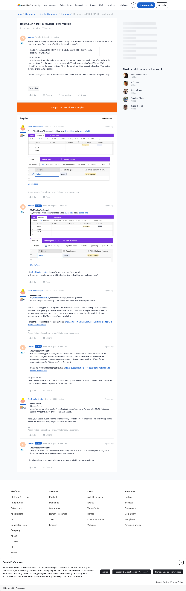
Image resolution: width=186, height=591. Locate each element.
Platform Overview (20, 497)
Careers (14, 541)
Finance (53, 524)
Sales (51, 519)
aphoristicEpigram (139, 74)
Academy (111, 5)
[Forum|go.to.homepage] (29, 5)
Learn (90, 491)
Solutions (53, 491)
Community (31, 14)
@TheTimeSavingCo (39, 272)
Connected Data (19, 524)
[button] (146, 5)
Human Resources (58, 513)
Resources (130, 491)
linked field (69, 131)
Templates (130, 519)
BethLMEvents (137, 90)
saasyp (31, 37)
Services (129, 502)
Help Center (124, 5)
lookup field (85, 131)
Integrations (17, 502)
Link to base (33, 184)
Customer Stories (95, 519)
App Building (17, 513)
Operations (54, 508)
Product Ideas (81, 5)
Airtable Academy (96, 497)
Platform (15, 491)
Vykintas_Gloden (138, 98)
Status (14, 552)
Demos (90, 513)
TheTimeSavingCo (35, 126)
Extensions (16, 508)
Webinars (91, 524)
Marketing (54, 502)
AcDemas (135, 82)
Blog (13, 547)
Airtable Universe (133, 524)
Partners (129, 497)
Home (19, 14)
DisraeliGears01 (137, 106)
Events (93, 5)
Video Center (93, 508)
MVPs (101, 5)
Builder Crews (66, 5)
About (14, 535)
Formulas (66, 14)
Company (15, 530)
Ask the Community (49, 14)
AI (12, 519)
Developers (130, 508)
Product (53, 497)
